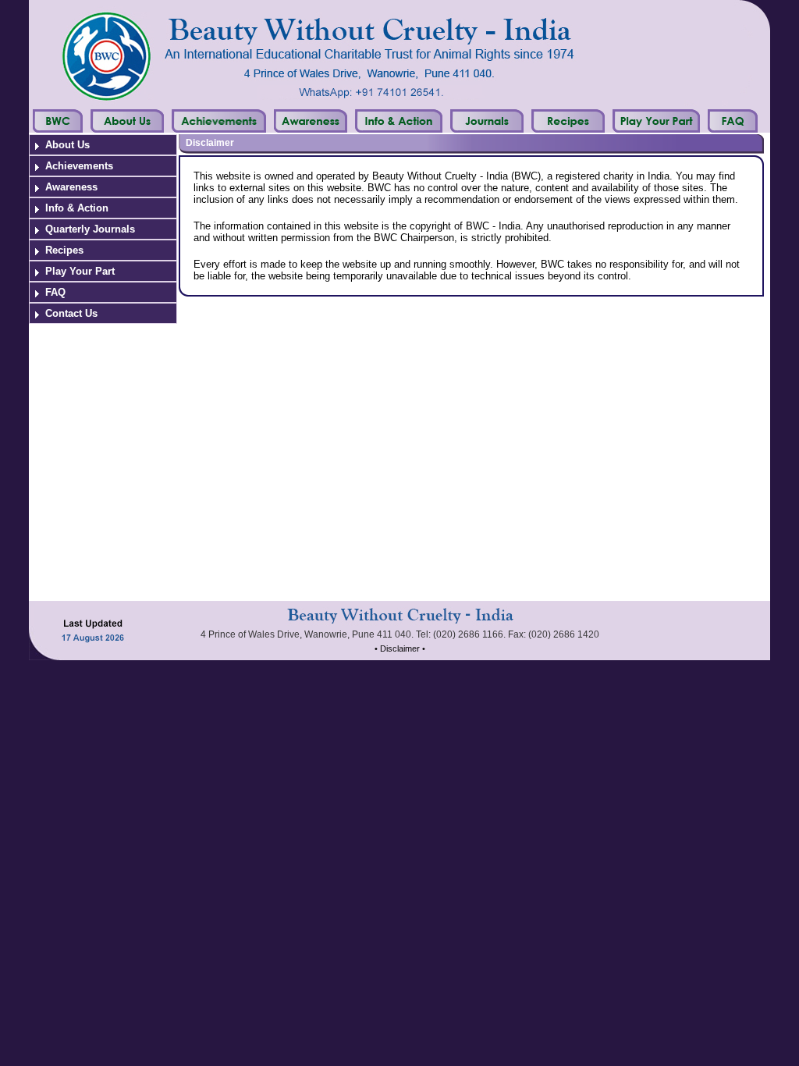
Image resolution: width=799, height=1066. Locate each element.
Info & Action (76, 208)
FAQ (55, 292)
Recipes (64, 250)
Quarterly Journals (90, 229)
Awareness (71, 187)
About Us (67, 145)
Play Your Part (80, 271)
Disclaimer (210, 142)
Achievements (79, 166)
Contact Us (71, 313)
